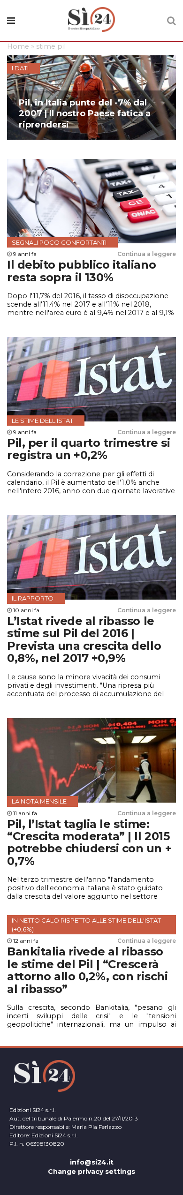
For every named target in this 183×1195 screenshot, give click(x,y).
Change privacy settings (91, 1171)
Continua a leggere (146, 253)
